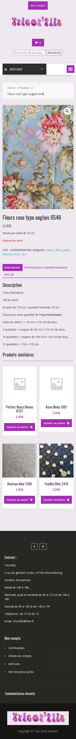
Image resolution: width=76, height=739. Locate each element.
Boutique (16, 69)
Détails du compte (20, 656)
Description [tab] (12, 267)
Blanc (50, 250)
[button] (70, 69)
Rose (16, 254)
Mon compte (38, 5)
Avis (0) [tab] (9, 274)
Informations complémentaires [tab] (45, 267)
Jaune (66, 250)
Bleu (58, 250)
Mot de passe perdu (21, 672)
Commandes (16, 648)
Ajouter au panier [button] (18, 427)
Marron (7, 254)
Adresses (14, 664)
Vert (24, 254)
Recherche (54, 53)
